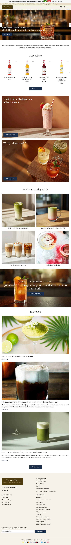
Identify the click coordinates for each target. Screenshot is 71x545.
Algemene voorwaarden (43, 500)
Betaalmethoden (41, 507)
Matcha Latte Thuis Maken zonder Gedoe (17, 356)
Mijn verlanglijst (6, 504)
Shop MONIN (40, 484)
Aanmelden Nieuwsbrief (43, 524)
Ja (45, 1)
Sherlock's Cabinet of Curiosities (46, 491)
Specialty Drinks (41, 481)
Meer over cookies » (57, 1)
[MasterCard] (28, 542)
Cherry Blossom (9, 77)
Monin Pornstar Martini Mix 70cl (27, 78)
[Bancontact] (34, 542)
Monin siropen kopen (42, 517)
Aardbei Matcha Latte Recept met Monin (52, 228)
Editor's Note (40, 521)
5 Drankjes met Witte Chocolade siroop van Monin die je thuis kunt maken (30, 402)
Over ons (39, 497)
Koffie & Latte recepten (18, 265)
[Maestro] (37, 542)
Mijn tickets (5, 502)
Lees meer (5, 359)
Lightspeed (47, 539)
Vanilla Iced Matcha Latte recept (18, 228)
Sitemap (38, 514)
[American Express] (42, 542)
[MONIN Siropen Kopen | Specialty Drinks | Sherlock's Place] (7, 7)
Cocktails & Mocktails (53, 265)
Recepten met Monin (42, 488)
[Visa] (31, 542)
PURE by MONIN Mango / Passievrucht (61, 79)
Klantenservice (40, 512)
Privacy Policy (40, 504)
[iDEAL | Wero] (23, 542)
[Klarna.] (48, 542)
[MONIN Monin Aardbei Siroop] (44, 68)
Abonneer (40, 531)
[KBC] (45, 542)
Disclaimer (39, 502)
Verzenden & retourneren (43, 509)
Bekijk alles (35, 89)
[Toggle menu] (67, 7)
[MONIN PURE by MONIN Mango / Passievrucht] (61, 68)
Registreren (5, 497)
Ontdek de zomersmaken (10, 35)
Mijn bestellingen (7, 500)
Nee (49, 1)
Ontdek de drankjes (35, 294)
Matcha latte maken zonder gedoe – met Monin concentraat (25, 452)
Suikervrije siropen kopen (43, 519)
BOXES (38, 486)
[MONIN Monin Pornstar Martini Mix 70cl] (27, 68)
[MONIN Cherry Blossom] (9, 68)
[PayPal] (25, 542)
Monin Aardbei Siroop (44, 78)
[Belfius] (39, 542)
